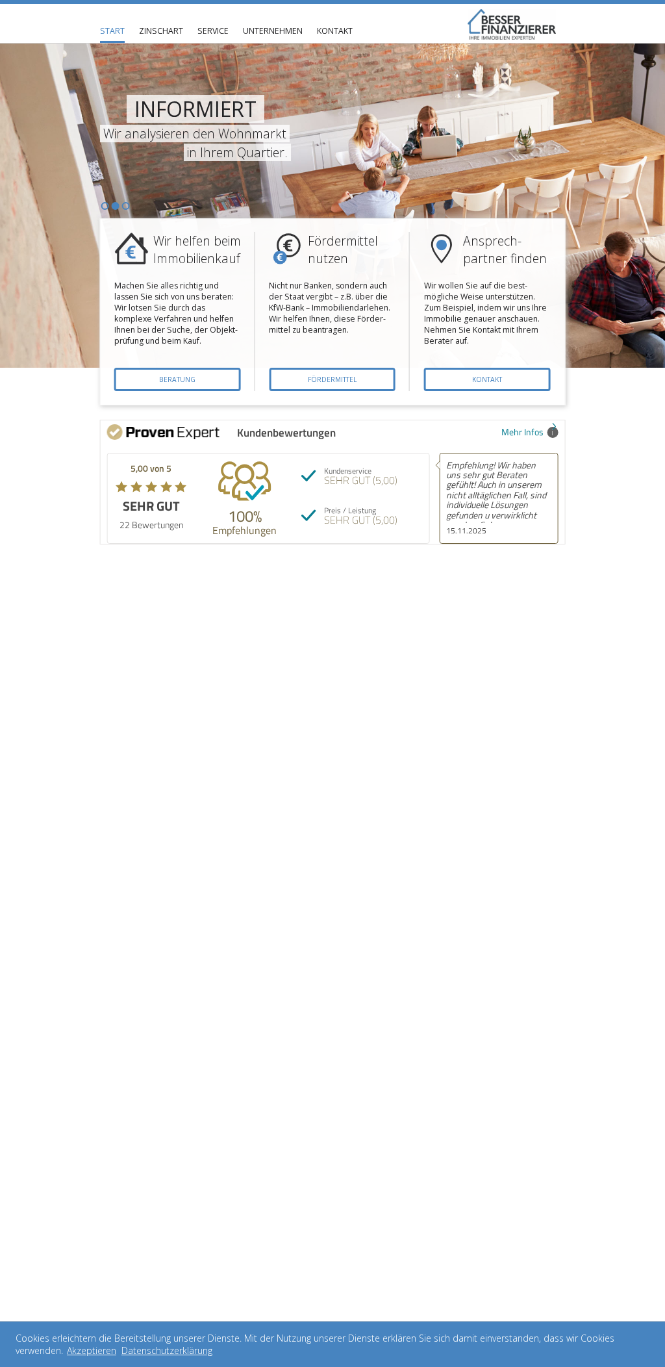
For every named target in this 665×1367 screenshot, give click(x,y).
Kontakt (335, 30)
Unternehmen (273, 30)
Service (213, 30)
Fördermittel (332, 379)
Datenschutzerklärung (166, 1350)
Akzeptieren (91, 1350)
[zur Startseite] (512, 24)
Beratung (177, 379)
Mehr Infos (522, 432)
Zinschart (161, 30)
